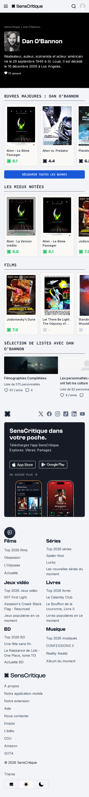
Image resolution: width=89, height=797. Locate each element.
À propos (11, 686)
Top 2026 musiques (61, 638)
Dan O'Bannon (31, 26)
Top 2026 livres (58, 590)
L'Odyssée (12, 565)
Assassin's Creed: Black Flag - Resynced (22, 606)
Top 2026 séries (58, 549)
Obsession (12, 557)
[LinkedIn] (74, 415)
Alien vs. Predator (55, 150)
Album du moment (60, 661)
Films (10, 541)
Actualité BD (14, 662)
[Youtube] (82, 415)
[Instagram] (57, 415)
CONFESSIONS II (60, 646)
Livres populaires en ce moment (64, 618)
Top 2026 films (16, 550)
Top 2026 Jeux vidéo (20, 590)
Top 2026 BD (14, 637)
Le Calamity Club (59, 597)
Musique (55, 629)
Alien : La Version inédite (19, 243)
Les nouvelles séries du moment (64, 571)
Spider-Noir (55, 556)
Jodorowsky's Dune (21, 319)
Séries (53, 541)
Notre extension (16, 701)
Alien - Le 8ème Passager (18, 153)
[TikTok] (65, 415)
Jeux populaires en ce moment (21, 618)
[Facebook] (49, 415)
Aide (7, 708)
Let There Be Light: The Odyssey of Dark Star (56, 322)
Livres (53, 582)
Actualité (11, 573)
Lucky (51, 562)
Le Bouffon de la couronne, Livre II (60, 606)
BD (7, 629)
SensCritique (12, 26)
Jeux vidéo (16, 582)
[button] (82, 6)
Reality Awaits (57, 653)
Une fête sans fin (17, 644)
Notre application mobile (23, 693)
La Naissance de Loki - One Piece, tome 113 (22, 653)
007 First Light (15, 597)
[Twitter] (40, 415)
